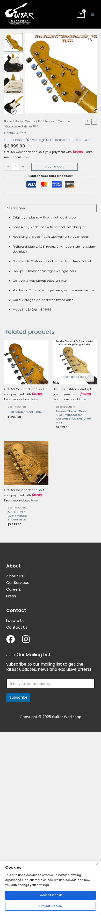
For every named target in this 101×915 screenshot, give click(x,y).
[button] (90, 39)
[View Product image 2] (13, 63)
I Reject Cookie (50, 906)
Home (8, 121)
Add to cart (54, 167)
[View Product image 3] (13, 83)
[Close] (96, 864)
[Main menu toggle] (93, 14)
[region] (50, 888)
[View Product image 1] (13, 42)
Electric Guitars (25, 121)
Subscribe (18, 697)
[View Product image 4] (13, 104)
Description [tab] (15, 208)
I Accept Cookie (51, 895)
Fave (25, 157)
